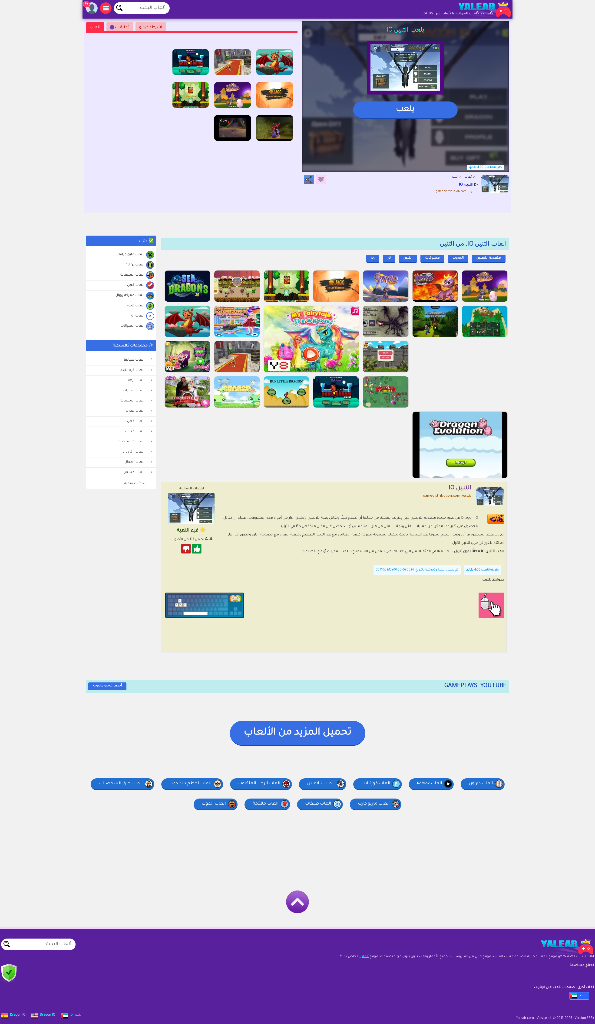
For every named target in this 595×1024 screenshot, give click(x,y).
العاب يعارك (134, 411)
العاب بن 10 (135, 265)
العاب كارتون (481, 783)
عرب (583, 996)
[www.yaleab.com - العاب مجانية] (562, 947)
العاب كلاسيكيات (130, 442)
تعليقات (120, 27)
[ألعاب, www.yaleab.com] (480, 9)
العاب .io (137, 316)
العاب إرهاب (135, 380)
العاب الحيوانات (132, 326)
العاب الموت (214, 804)
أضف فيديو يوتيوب (107, 686)
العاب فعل (135, 285)
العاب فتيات (134, 432)
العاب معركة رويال (130, 295)
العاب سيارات (133, 391)
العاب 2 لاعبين (321, 783)
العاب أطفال (134, 462)
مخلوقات (432, 258)
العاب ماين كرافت (130, 255)
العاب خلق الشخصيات (121, 783)
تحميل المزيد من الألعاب (297, 732)
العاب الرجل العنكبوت (259, 783)
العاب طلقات (318, 804)
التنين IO (76, 1015)
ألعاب (95, 27)
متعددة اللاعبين (488, 258)
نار (389, 258)
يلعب (405, 109)
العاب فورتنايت (375, 783)
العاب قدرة (135, 306)
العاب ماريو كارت (374, 804)
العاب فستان (133, 472)
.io (373, 258)
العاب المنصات (132, 275)
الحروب (458, 258)
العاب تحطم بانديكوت (190, 783)
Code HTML (499, 519)
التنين (407, 258)
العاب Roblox (429, 783)
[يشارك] (309, 179)
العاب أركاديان (133, 452)
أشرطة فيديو (150, 27)
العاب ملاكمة (265, 804)
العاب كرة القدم (132, 370)
